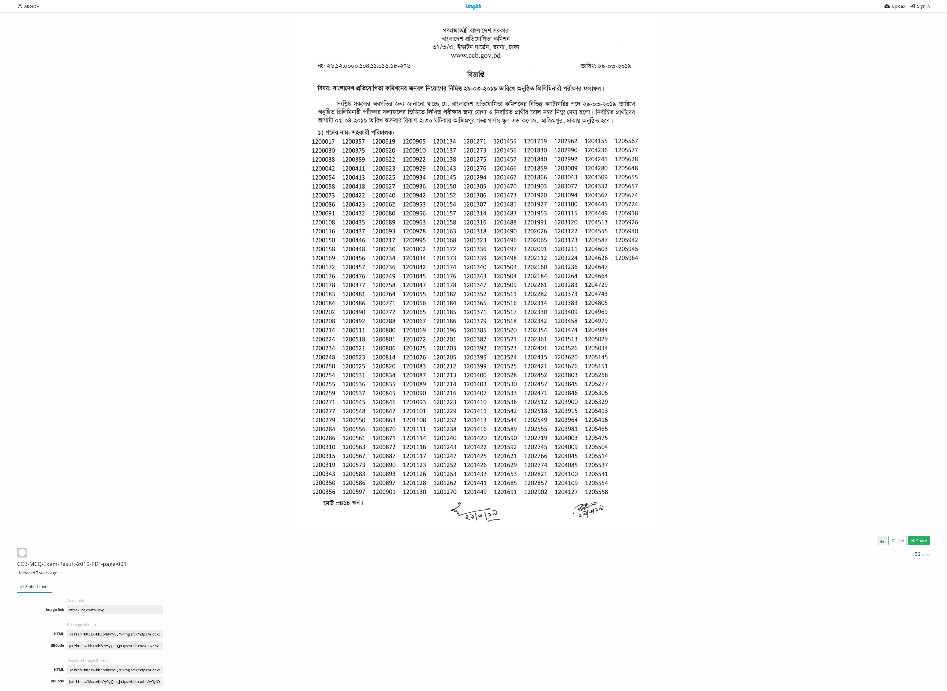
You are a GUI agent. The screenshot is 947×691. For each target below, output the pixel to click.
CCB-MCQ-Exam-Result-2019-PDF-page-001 (72, 563)
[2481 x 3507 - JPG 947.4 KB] (882, 540)
